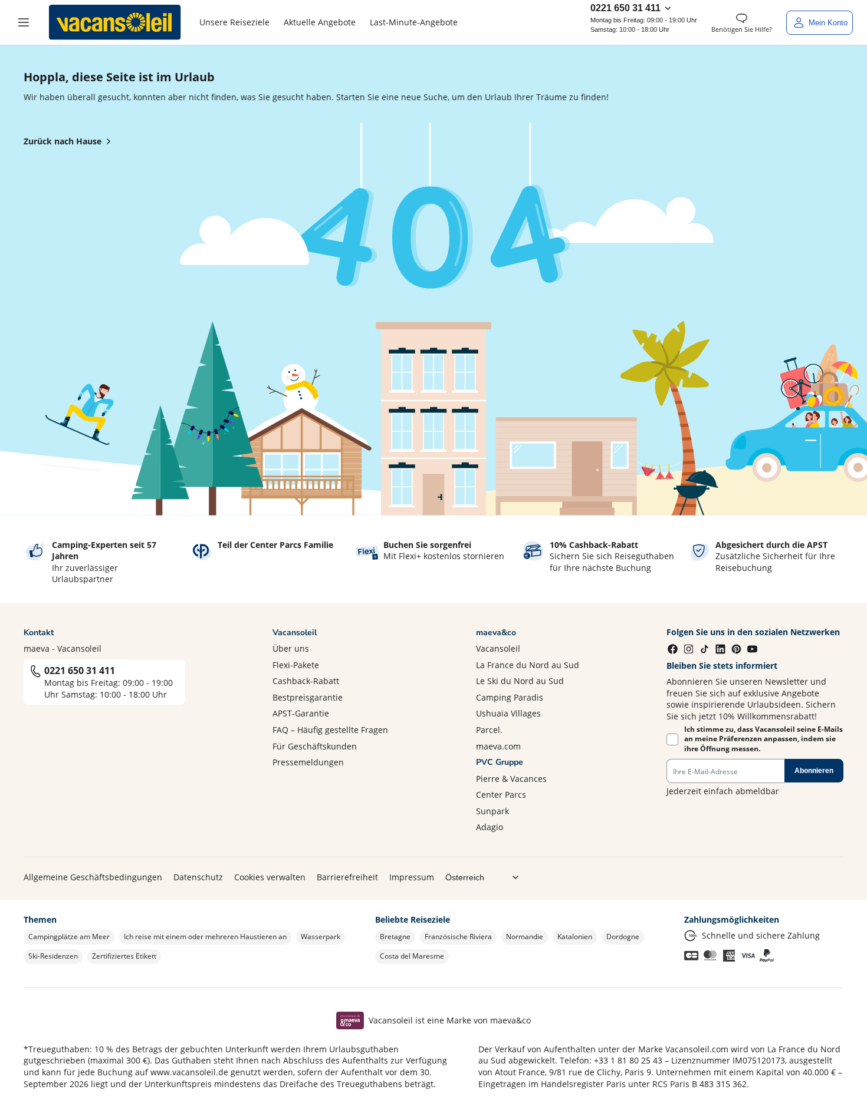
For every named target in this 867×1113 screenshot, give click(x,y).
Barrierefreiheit (347, 877)
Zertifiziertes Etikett (124, 956)
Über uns (290, 648)
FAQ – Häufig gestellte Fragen (330, 729)
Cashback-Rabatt (305, 680)
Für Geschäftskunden (314, 746)
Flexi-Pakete (295, 665)
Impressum (411, 877)
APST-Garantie (300, 713)
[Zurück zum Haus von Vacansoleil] (115, 22)
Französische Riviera (458, 937)
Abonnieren (813, 771)
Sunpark (492, 811)
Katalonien (574, 937)
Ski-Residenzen (53, 956)
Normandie (524, 937)
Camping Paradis (509, 697)
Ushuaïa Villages (508, 713)
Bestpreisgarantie (307, 697)
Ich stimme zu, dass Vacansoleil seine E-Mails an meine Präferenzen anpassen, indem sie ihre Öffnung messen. (763, 739)
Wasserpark (320, 937)
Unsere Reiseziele (234, 22)
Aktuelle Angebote (320, 22)
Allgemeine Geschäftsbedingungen (93, 877)
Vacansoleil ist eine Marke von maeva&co (450, 1020)
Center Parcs (501, 794)
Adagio (489, 827)
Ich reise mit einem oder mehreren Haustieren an (205, 937)
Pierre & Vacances (511, 778)
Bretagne (395, 937)
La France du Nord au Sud (527, 665)
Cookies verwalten (270, 877)
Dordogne (622, 937)
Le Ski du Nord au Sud (520, 680)
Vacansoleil (498, 648)
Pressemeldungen (308, 762)
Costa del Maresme (412, 956)
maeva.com (498, 746)
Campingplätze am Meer (69, 937)
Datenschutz (198, 877)
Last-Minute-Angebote (414, 22)
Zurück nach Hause (62, 141)
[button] (23, 22)
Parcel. (489, 729)
